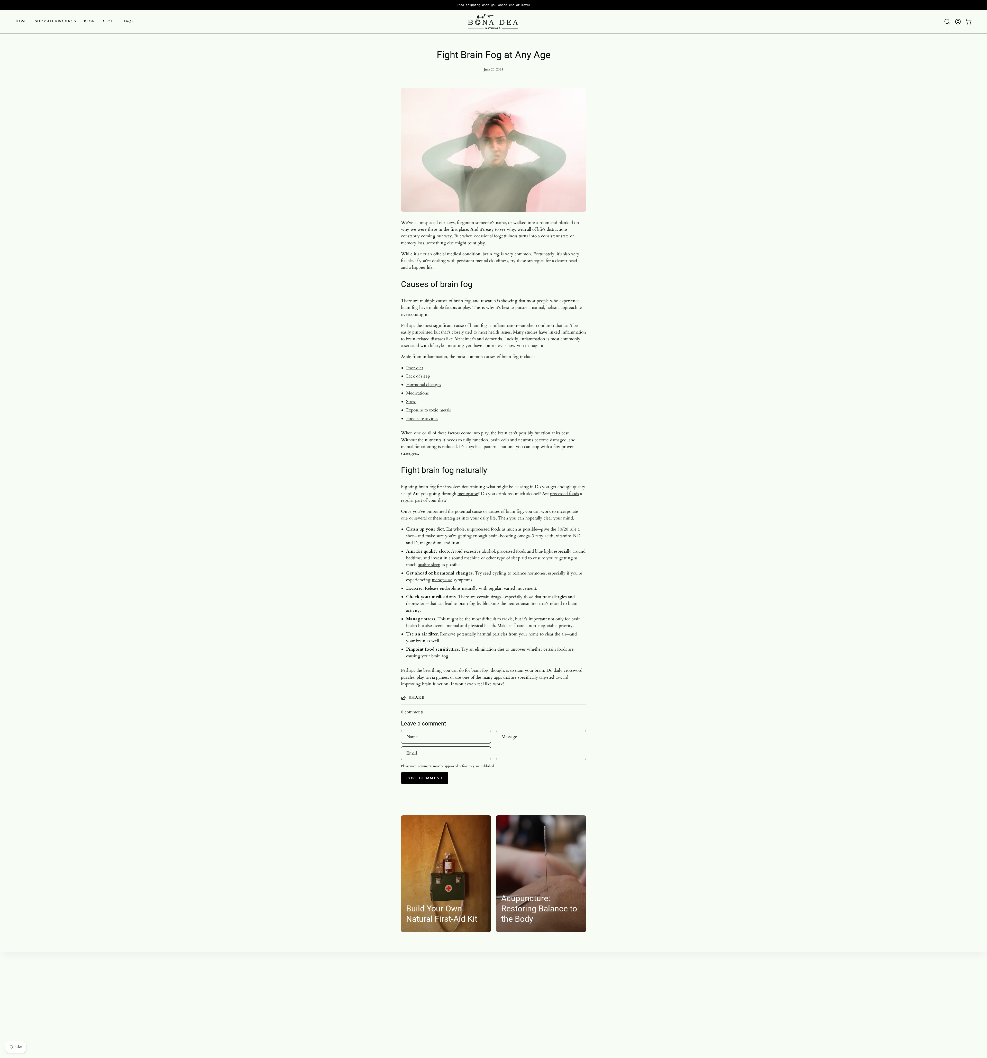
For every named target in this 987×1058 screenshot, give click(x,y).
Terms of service (496, 1000)
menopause (468, 494)
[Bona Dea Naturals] (493, 21)
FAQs (416, 1009)
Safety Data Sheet (497, 1018)
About (417, 1000)
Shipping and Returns (501, 991)
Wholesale (490, 982)
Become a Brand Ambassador (508, 973)
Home (417, 973)
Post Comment (424, 778)
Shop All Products (427, 982)
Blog (415, 991)
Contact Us (491, 1009)
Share (416, 697)
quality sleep (429, 565)
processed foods (564, 494)
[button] (947, 21)
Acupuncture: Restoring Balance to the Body (539, 908)
